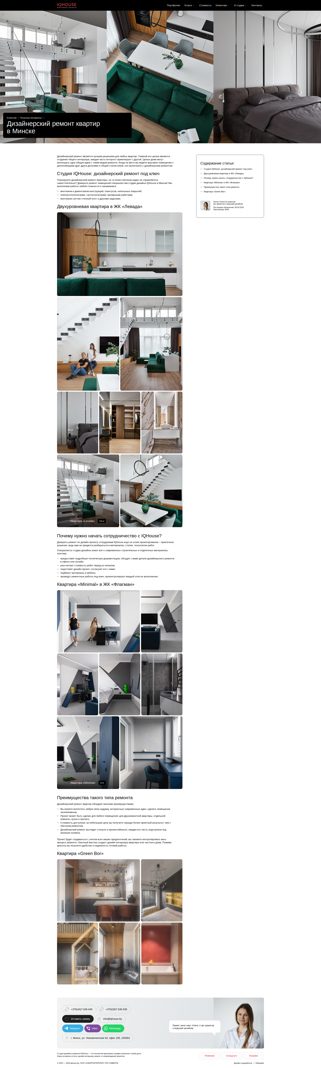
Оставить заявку (80, 1018)
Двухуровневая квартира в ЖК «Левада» (224, 173)
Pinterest (209, 1055)
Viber (95, 1028)
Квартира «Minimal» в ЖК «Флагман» (222, 182)
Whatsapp (115, 1028)
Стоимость (205, 5)
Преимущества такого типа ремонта (221, 187)
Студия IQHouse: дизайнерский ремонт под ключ (228, 169)
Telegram (75, 1028)
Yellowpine (259, 1063)
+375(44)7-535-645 (81, 1009)
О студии (239, 5)
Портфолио (173, 5)
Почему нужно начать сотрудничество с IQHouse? (228, 178)
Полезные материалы (31, 118)
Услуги (188, 5)
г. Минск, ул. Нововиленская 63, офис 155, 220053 (100, 1038)
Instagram (231, 1055)
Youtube (253, 1055)
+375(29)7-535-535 (116, 1009)
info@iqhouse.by (112, 1018)
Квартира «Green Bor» (214, 191)
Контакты (257, 5)
